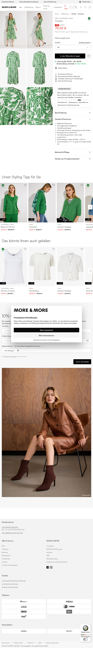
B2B (48, 555)
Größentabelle (84, 42)
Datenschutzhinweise (10, 356)
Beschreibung (60, 113)
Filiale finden (86, 2)
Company (50, 546)
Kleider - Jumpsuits (78, 14)
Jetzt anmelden (82, 362)
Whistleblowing (52, 559)
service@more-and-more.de (12, 533)
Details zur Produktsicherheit (67, 159)
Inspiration (58, 7)
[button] (13, 30)
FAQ (3, 546)
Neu (20, 7)
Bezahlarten (6, 555)
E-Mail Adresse (7, 336)
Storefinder (6, 559)
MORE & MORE (52, 541)
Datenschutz (20, 643)
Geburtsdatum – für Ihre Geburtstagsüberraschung (24, 346)
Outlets (4, 562)
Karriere (49, 552)
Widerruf (31, 643)
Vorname (8, 326)
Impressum (7, 643)
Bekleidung (28, 7)
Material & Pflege (62, 152)
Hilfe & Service (7, 541)
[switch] (85, 639)
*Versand (5, 549)
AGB (41, 643)
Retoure (5, 552)
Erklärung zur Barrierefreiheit (56, 562)
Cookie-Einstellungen (10, 565)
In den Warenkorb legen (70, 56)
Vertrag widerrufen (52, 643)
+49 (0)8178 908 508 (10, 527)
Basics (38, 7)
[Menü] (89, 625)
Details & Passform (63, 119)
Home (57, 14)
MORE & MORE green (54, 549)
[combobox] (73, 47)
